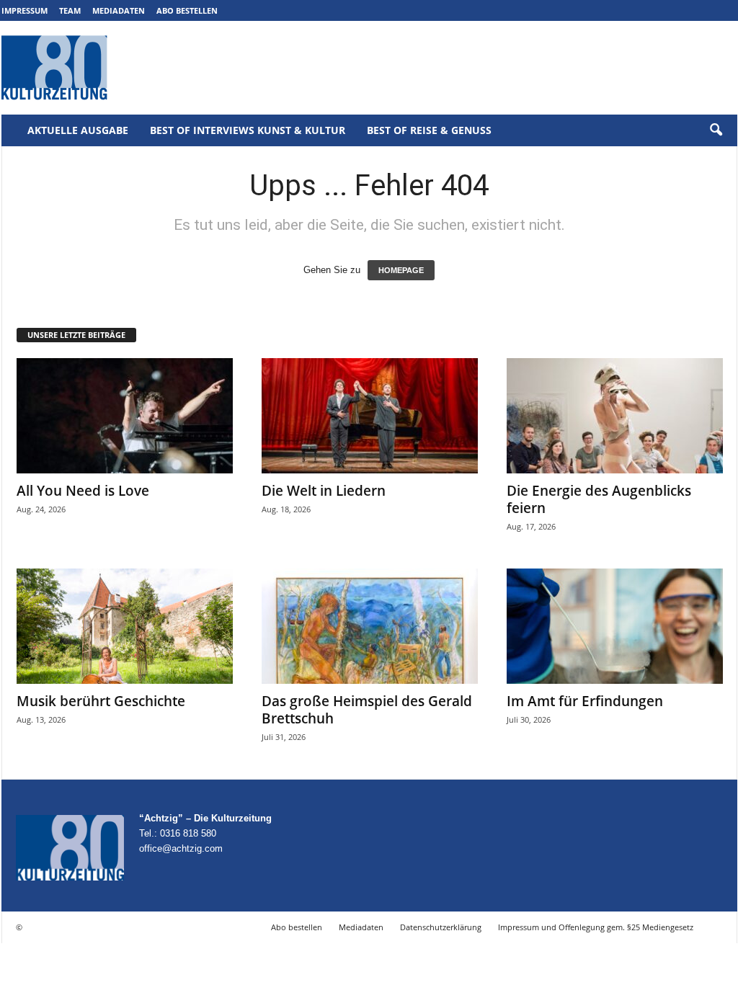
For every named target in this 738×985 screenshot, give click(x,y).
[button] (716, 130)
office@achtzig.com (181, 848)
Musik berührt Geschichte (101, 701)
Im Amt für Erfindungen (585, 701)
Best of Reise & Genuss (429, 130)
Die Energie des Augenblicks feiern (599, 499)
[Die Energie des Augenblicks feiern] (615, 415)
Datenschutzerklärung (440, 927)
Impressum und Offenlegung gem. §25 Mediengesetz (595, 927)
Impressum (24, 10)
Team (70, 10)
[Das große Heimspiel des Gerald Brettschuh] (370, 626)
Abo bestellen (187, 10)
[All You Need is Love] (125, 415)
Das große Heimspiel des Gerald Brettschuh (367, 710)
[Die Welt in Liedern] (370, 415)
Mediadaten (118, 10)
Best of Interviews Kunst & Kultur (247, 130)
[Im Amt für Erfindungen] (615, 626)
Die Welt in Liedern (324, 490)
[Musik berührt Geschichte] (125, 626)
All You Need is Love (83, 490)
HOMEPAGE (401, 270)
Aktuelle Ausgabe (77, 130)
